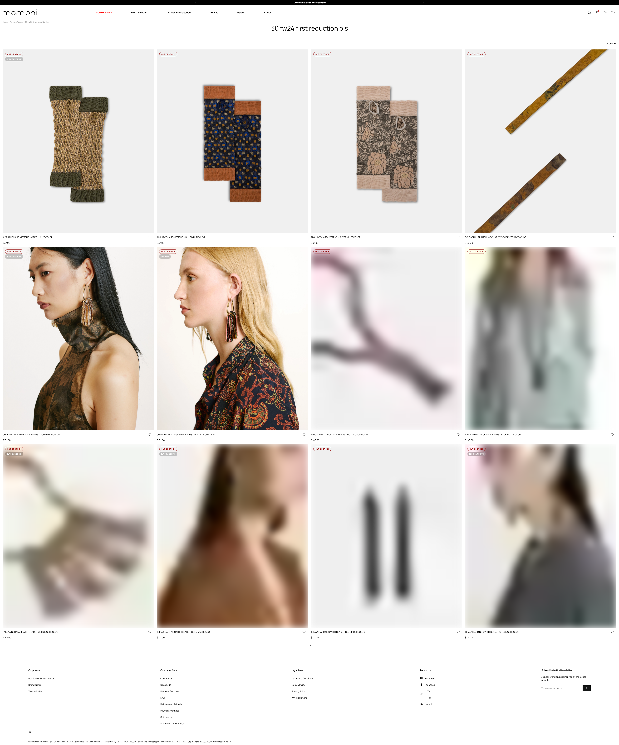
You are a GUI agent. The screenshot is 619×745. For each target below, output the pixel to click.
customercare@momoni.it (155, 741)
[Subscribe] (587, 688)
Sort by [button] (611, 43)
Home (5, 22)
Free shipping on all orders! (309, 2)
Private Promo (16, 22)
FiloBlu (228, 741)
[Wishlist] (604, 12)
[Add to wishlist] (150, 237)
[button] (309, 2)
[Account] (597, 12)
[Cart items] (612, 12)
